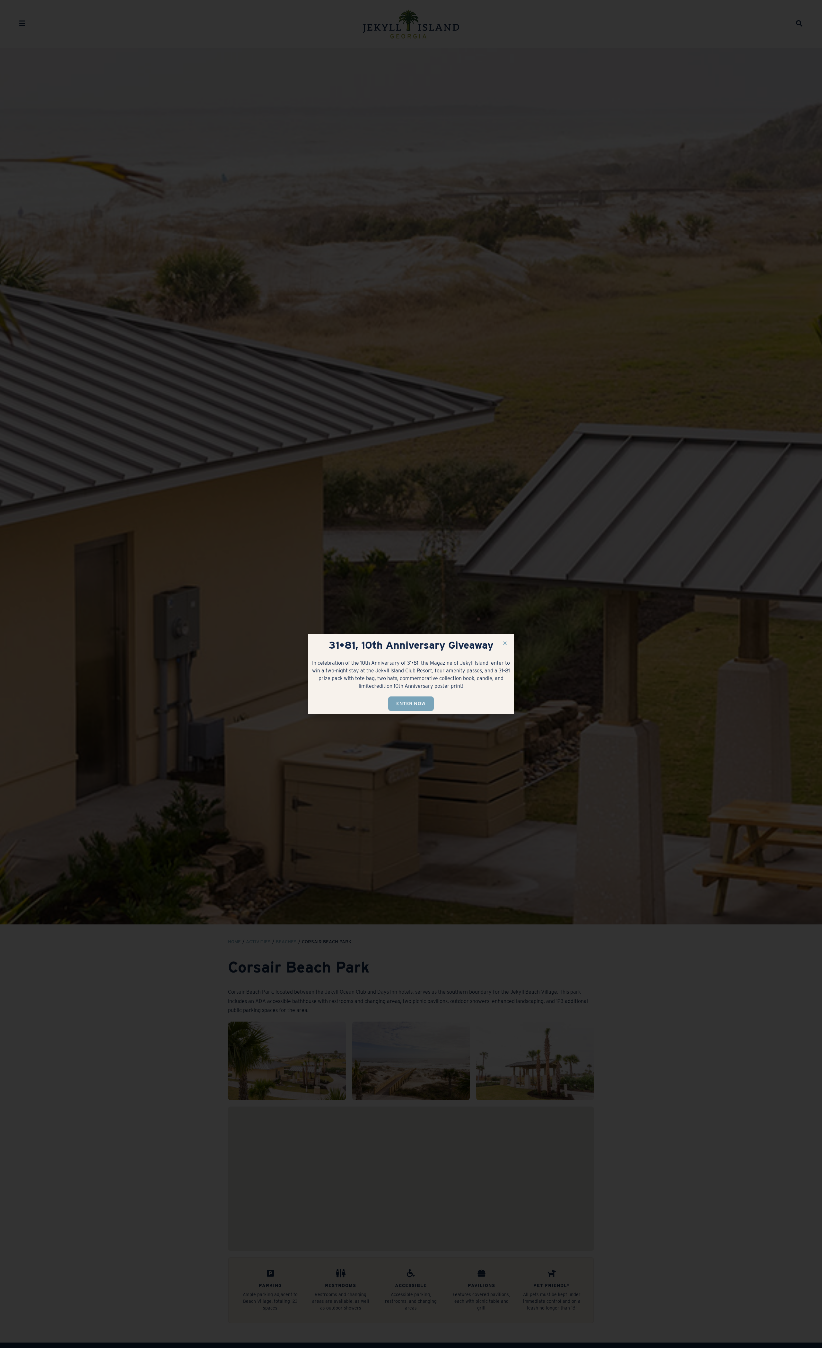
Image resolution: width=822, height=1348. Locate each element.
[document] (411, 674)
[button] (505, 643)
